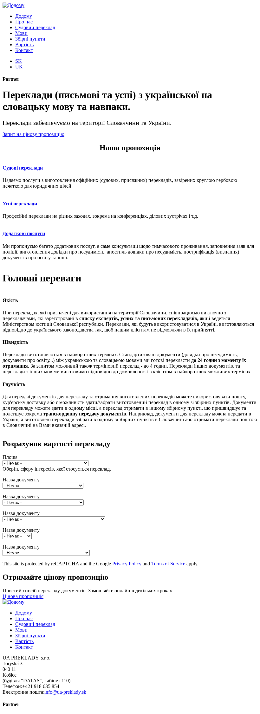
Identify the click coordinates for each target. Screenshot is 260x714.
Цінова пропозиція (23, 596)
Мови (21, 33)
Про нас (24, 21)
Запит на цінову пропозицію (33, 134)
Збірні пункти (30, 39)
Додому (23, 16)
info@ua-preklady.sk (65, 692)
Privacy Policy (126, 563)
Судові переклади (23, 167)
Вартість (24, 44)
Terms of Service (168, 563)
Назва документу (21, 479)
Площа (10, 457)
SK (18, 61)
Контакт (24, 50)
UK (19, 66)
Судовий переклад (35, 27)
